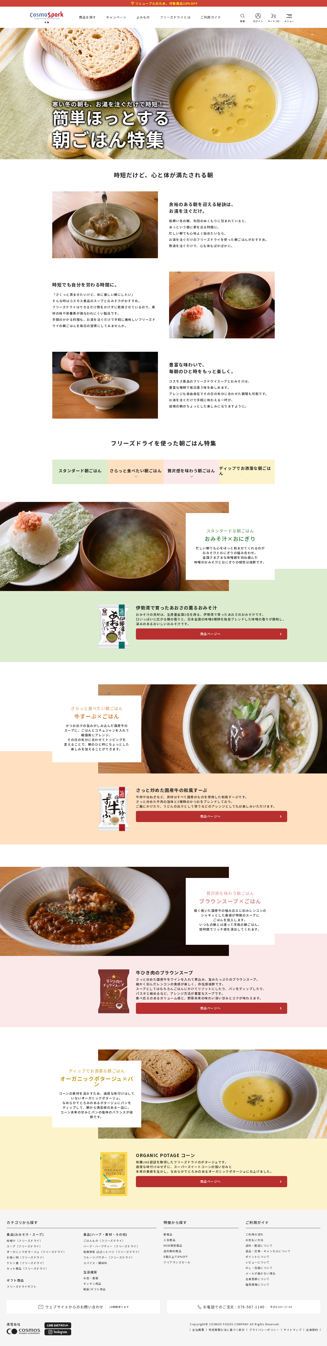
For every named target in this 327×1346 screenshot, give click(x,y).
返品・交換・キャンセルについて (268, 1251)
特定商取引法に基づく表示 (227, 1330)
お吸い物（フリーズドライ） (26, 1257)
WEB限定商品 (173, 1245)
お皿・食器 (91, 1278)
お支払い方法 (255, 1240)
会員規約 (312, 1330)
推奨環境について (258, 1284)
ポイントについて (258, 1256)
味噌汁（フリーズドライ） (24, 1240)
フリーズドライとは (175, 17)
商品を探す (87, 17)
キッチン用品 (92, 1283)
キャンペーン (116, 17)
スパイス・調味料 (95, 1263)
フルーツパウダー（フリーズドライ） (108, 1257)
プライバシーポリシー (264, 1330)
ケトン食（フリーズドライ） (26, 1263)
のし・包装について (259, 1268)
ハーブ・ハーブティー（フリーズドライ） (111, 1246)
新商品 (168, 1234)
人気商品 (170, 1240)
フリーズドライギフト (21, 1286)
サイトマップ (293, 1330)
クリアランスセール (177, 1262)
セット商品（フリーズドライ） (27, 1268)
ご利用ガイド (210, 17)
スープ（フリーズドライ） (24, 1246)
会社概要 (198, 1330)
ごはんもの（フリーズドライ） (104, 1240)
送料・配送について (259, 1245)
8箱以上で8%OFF (176, 1256)
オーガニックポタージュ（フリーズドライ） (36, 1252)
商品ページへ (210, 634)
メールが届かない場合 (261, 1273)
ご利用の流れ (255, 1234)
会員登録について (258, 1279)
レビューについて (258, 1262)
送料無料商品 (173, 1251)
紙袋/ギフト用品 (94, 1289)
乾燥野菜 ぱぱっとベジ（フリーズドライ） (112, 1252)
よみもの (143, 17)
